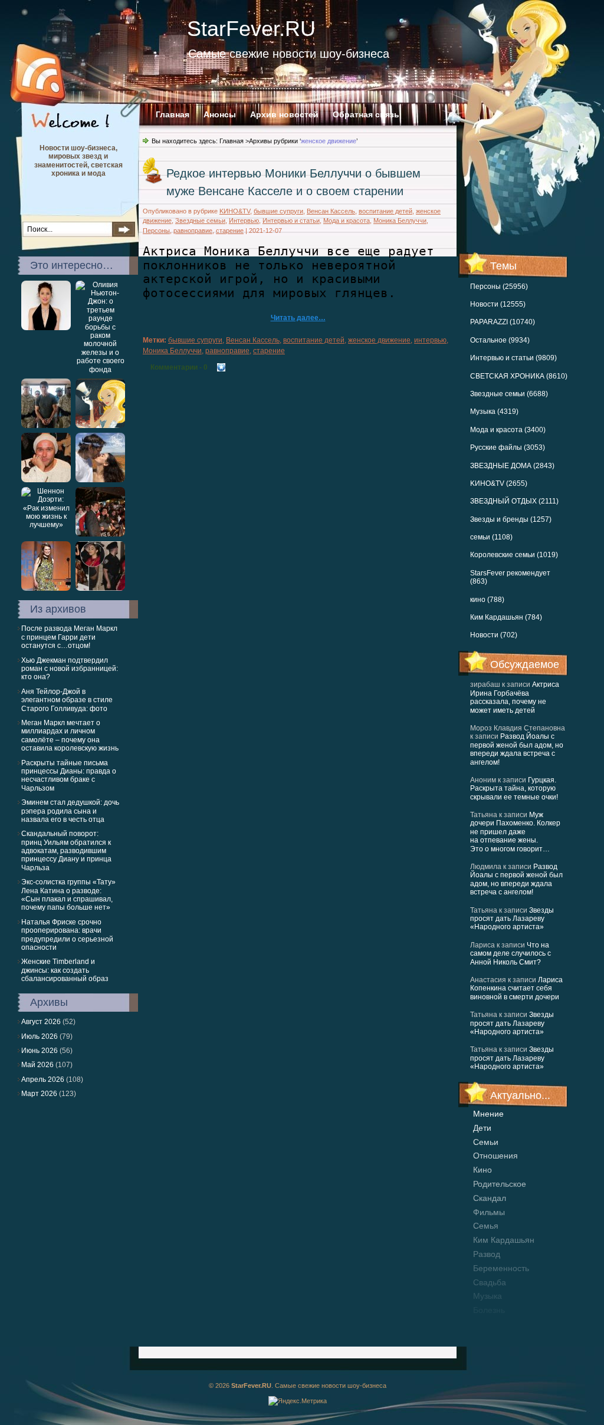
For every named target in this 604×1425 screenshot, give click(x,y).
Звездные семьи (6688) (509, 394)
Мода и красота (346, 220)
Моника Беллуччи (399, 220)
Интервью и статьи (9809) (513, 358)
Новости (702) (493, 635)
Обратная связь (366, 114)
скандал (489, 1198)
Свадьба (489, 1282)
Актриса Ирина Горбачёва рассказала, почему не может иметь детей (514, 697)
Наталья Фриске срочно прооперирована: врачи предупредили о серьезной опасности (67, 935)
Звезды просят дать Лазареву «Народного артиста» (512, 919)
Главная (172, 114)
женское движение (379, 340)
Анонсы (219, 114)
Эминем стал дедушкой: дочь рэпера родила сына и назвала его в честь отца (70, 811)
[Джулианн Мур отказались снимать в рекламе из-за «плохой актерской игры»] (46, 588)
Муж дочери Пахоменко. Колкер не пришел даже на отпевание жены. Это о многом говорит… (515, 832)
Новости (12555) (498, 304)
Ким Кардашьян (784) (506, 617)
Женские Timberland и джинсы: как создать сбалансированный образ (65, 970)
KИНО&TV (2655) (498, 483)
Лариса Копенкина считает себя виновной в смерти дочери (516, 988)
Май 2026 (37, 1065)
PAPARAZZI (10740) (502, 322)
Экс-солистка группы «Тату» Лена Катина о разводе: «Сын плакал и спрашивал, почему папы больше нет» (68, 894)
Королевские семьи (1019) (514, 555)
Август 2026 (41, 1022)
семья (485, 1225)
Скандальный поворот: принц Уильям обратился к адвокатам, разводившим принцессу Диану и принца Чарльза (66, 851)
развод (486, 1254)
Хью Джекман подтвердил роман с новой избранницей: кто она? (69, 669)
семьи (485, 1142)
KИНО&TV (234, 211)
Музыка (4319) (494, 411)
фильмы (489, 1212)
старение (230, 230)
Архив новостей (284, 114)
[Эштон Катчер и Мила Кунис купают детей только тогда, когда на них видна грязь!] (100, 480)
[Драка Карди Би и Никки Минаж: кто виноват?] (100, 588)
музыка (487, 1296)
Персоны (156, 230)
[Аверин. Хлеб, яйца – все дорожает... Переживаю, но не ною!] (46, 480)
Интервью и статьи (291, 220)
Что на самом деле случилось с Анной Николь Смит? (510, 953)
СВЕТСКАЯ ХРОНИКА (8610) (518, 376)
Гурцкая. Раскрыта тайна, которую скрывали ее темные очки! (514, 788)
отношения (495, 1155)
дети (482, 1128)
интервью (430, 340)
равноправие (192, 230)
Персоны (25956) (499, 286)
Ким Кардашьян (503, 1240)
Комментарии (179, 367)
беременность (501, 1268)
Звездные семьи (200, 220)
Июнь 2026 (39, 1050)
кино (482, 1169)
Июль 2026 (39, 1036)
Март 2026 (39, 1094)
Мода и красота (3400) (508, 430)
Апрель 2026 (42, 1079)
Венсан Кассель (331, 211)
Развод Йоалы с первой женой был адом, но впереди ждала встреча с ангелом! (516, 749)
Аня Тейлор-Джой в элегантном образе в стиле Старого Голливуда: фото (67, 700)
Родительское (499, 1184)
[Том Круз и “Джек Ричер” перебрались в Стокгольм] (100, 534)
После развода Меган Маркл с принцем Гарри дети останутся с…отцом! (69, 637)
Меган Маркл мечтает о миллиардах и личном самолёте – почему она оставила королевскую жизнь (70, 735)
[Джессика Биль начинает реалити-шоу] (46, 328)
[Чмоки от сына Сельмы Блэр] (100, 426)
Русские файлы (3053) (507, 447)
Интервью (244, 220)
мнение (488, 1113)
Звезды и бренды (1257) (511, 519)
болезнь (489, 1310)
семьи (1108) (491, 537)
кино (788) (487, 599)
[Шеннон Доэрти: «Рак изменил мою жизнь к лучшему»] (46, 525)
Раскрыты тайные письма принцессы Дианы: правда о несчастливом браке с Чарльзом (68, 775)
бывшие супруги (278, 211)
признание (494, 1324)
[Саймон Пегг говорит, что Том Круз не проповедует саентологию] (46, 426)
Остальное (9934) (500, 340)
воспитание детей (385, 211)
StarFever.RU (251, 29)
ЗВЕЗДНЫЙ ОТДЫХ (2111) (514, 501)
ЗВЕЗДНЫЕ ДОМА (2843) (512, 466)
